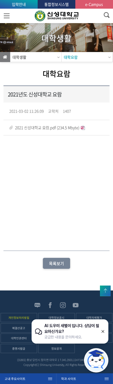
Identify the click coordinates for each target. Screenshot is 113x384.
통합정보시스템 (56, 4)
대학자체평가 (94, 318)
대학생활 (19, 57)
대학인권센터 (19, 338)
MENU (6, 16)
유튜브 (76, 305)
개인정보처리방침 (18, 318)
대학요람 (71, 57)
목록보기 (56, 263)
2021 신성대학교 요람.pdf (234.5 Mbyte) (47, 127)
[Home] (5, 57)
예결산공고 (18, 328)
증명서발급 (18, 348)
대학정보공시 (56, 318)
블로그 (37, 305)
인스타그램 (63, 305)
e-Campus (94, 4)
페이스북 (50, 305)
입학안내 (19, 4)
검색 (106, 15)
